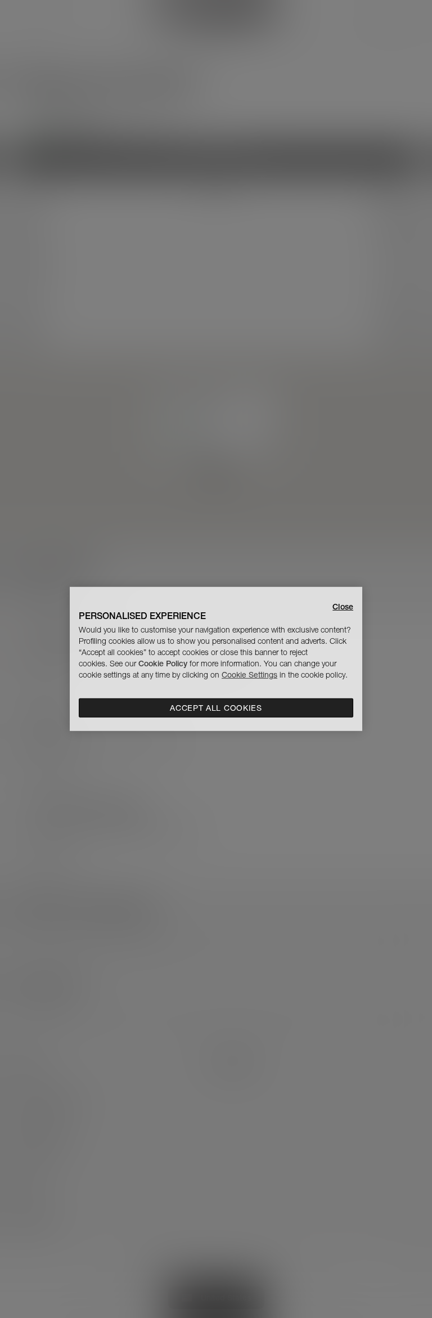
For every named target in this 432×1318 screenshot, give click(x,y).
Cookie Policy (162, 663)
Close (342, 606)
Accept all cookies (216, 708)
